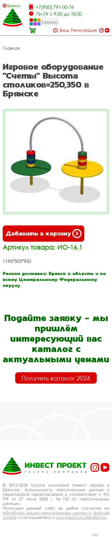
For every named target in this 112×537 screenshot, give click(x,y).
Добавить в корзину (38, 233)
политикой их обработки (81, 517)
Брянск (13, 5)
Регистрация (84, 30)
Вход (64, 30)
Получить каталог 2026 (56, 378)
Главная (11, 48)
